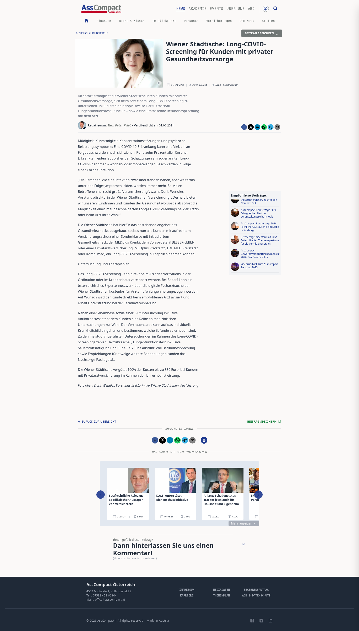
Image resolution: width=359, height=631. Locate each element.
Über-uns (236, 9)
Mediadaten (221, 589)
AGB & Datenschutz (256, 595)
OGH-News (247, 20)
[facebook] (244, 127)
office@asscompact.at (110, 599)
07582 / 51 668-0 (104, 595)
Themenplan (221, 595)
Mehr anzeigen (241, 523)
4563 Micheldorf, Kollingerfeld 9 (108, 591)
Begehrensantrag (256, 589)
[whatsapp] (264, 127)
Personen (191, 20)
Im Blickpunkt (164, 20)
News (180, 9)
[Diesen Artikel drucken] (204, 440)
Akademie (198, 9)
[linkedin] (257, 127)
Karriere (186, 595)
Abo (251, 9)
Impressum (186, 589)
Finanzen (104, 20)
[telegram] (271, 127)
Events (216, 9)
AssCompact (105, 620)
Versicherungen (219, 20)
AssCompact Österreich (110, 584)
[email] (277, 127)
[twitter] (251, 127)
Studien (268, 20)
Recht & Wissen (132, 20)
